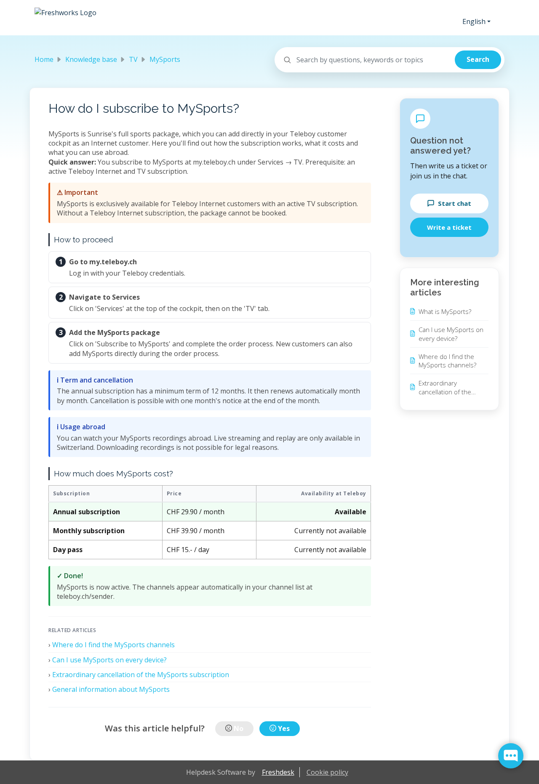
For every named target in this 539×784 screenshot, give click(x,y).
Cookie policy (327, 772)
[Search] (478, 59)
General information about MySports (111, 689)
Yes (284, 728)
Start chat (454, 203)
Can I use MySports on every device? (109, 659)
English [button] (474, 21)
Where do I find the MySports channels (113, 644)
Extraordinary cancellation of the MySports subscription (140, 674)
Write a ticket (449, 227)
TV (133, 59)
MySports (164, 59)
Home (44, 59)
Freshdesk (278, 772)
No (238, 728)
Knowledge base (91, 59)
